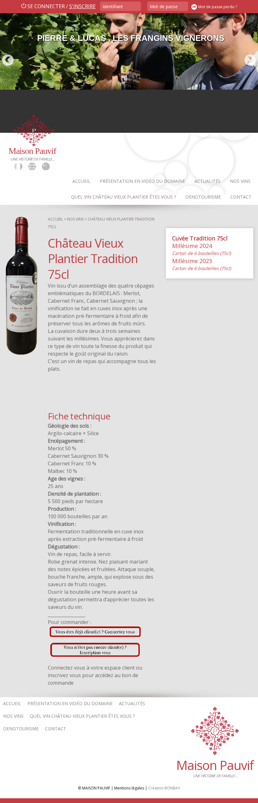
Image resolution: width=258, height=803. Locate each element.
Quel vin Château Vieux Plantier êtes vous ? (123, 197)
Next (250, 60)
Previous (8, 60)
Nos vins (240, 181)
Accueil (81, 181)
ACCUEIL (55, 219)
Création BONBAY (164, 788)
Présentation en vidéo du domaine (142, 181)
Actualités (207, 181)
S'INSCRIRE (82, 6)
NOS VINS (75, 219)
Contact (240, 197)
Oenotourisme (203, 197)
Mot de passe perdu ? (217, 6)
